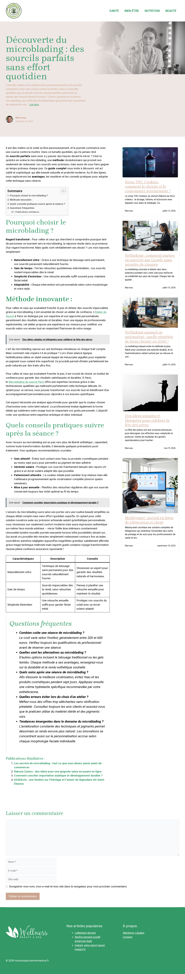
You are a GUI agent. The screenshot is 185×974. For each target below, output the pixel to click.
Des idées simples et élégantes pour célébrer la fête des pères (147, 420)
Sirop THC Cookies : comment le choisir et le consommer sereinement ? (147, 186)
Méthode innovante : (21, 199)
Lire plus (34, 104)
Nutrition (152, 11)
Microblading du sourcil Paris (26, 382)
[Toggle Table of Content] (62, 191)
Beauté (170, 11)
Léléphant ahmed (85, 933)
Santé (114, 11)
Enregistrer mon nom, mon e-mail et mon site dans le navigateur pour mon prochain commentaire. (68, 886)
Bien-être (132, 11)
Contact (127, 937)
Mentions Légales (133, 933)
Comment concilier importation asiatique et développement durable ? (58, 775)
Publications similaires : (27, 212)
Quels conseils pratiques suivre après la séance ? (37, 203)
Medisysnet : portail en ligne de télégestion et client (149, 520)
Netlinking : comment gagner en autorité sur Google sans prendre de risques (150, 260)
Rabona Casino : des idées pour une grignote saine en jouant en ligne (58, 771)
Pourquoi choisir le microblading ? (29, 195)
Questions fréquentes (22, 207)
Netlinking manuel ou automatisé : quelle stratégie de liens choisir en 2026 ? (149, 336)
